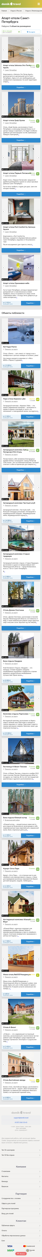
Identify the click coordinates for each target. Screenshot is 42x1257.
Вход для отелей (7, 1213)
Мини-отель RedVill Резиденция (17, 974)
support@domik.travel (21, 1118)
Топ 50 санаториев (8, 1150)
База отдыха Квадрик (12, 661)
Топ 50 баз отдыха (8, 1155)
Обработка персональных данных (13, 1235)
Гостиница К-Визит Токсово (15, 766)
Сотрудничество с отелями (11, 1198)
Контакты (5, 1176)
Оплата (4, 1230)
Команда (5, 1181)
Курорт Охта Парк (11, 868)
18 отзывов (32, 451)
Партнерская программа (10, 1208)
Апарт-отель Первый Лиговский (17, 173)
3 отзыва (32, 768)
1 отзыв (33, 174)
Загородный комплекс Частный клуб (19, 503)
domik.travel (20, 1112)
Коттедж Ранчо (10, 347)
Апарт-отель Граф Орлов (14, 120)
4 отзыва (32, 67)
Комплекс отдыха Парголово (15, 714)
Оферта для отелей (8, 1203)
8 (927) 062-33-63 (21, 1122)
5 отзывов (32, 1029)
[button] (3, 50)
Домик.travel (11, 3)
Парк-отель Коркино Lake (14, 399)
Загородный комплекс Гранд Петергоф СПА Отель (15, 451)
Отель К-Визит (9, 1027)
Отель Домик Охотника (13, 610)
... (8, 82)
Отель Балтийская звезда (14, 1080)
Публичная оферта (8, 1225)
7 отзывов (32, 400)
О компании (6, 1171)
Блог (3, 1241)
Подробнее (20, 87)
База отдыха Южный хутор (15, 817)
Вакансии (5, 1186)
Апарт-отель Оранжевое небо (16, 283)
